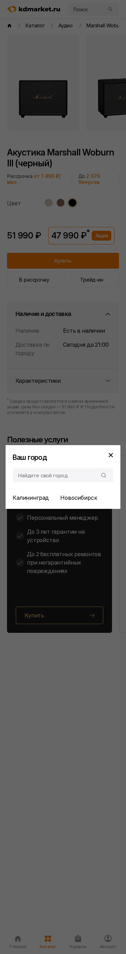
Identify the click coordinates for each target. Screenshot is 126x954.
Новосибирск (78, 497)
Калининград (31, 497)
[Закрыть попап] (110, 455)
